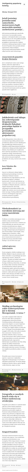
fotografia (4, 466)
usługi (14, 94)
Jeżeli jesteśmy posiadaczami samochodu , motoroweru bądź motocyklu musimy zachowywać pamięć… (13, 24)
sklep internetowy (21, 202)
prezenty (4, 371)
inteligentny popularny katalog (11, 4)
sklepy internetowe (17, 369)
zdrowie (14, 282)
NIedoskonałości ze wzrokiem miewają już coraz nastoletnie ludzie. (13, 212)
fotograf (19, 465)
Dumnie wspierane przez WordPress (10, 470)
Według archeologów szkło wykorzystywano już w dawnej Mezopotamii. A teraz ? (13, 309)
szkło (7, 371)
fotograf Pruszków (10, 432)
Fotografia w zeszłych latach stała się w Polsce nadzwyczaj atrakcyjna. (12, 397)
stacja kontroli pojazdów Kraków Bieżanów (12, 58)
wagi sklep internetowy (7, 203)
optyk (20, 282)
